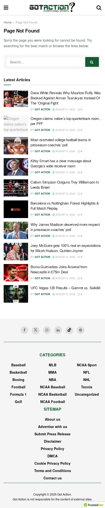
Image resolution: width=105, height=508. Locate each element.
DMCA (52, 455)
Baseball (18, 364)
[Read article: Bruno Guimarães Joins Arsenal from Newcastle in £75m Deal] (16, 273)
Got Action (42, 109)
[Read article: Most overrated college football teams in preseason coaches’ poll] (16, 146)
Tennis (86, 386)
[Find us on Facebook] (24, 330)
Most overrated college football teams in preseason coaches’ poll (61, 142)
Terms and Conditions (52, 470)
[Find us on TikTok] (69, 330)
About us (52, 419)
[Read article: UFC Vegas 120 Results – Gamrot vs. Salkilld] (16, 294)
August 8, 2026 (65, 172)
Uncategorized (87, 394)
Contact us (52, 477)
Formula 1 (18, 394)
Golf (18, 401)
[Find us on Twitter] (36, 331)
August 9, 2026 (65, 109)
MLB (52, 364)
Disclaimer (52, 441)
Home (8, 22)
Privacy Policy (52, 448)
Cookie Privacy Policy (52, 463)
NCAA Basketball (52, 394)
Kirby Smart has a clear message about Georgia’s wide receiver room (61, 163)
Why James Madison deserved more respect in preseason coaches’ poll (65, 227)
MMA (52, 372)
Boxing (18, 379)
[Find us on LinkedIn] (58, 330)
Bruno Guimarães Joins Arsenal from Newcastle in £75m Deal (59, 269)
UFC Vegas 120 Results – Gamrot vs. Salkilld (65, 287)
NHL (86, 379)
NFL (86, 372)
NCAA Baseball (52, 386)
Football (18, 386)
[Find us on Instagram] (47, 330)
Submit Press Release (52, 433)
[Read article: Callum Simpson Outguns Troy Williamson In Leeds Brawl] (16, 188)
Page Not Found (26, 22)
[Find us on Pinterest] (80, 330)
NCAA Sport (87, 364)
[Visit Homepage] (52, 7)
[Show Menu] (6, 7)
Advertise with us (52, 426)
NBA (52, 379)
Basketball (18, 372)
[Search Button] (98, 7)
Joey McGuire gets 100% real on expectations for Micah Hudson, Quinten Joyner (66, 248)
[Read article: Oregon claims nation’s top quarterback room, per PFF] (16, 124)
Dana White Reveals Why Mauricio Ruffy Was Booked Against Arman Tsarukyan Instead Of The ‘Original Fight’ (66, 97)
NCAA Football (52, 401)
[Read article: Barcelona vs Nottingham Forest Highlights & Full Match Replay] (16, 209)
